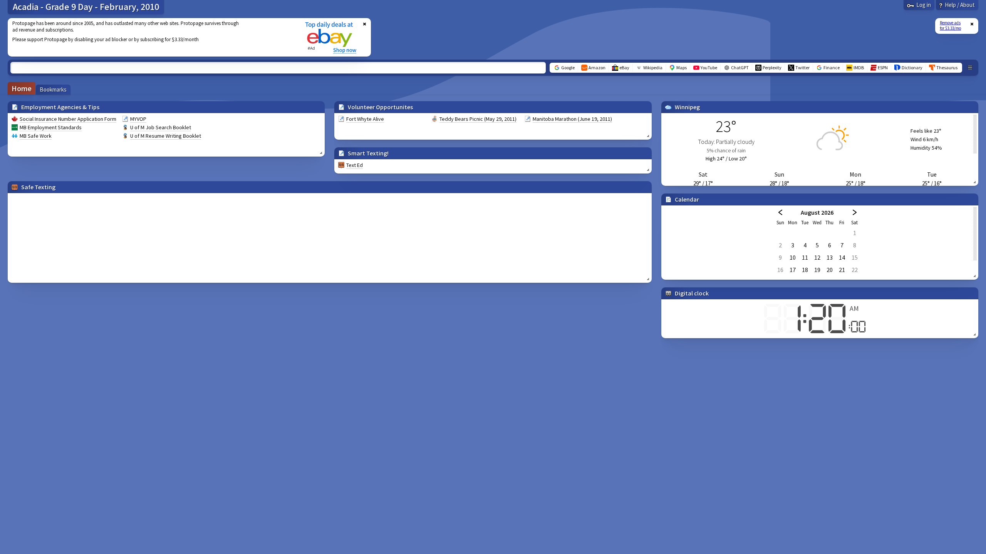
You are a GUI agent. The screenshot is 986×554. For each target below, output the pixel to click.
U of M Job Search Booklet (160, 127)
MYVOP (138, 118)
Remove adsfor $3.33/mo (950, 25)
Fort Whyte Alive (365, 118)
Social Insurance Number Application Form (68, 118)
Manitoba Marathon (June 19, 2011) (572, 118)
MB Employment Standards (51, 127)
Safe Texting (38, 187)
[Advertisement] (151, 37)
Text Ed (354, 165)
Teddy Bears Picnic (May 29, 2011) (477, 118)
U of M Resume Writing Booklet (165, 135)
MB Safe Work (36, 135)
